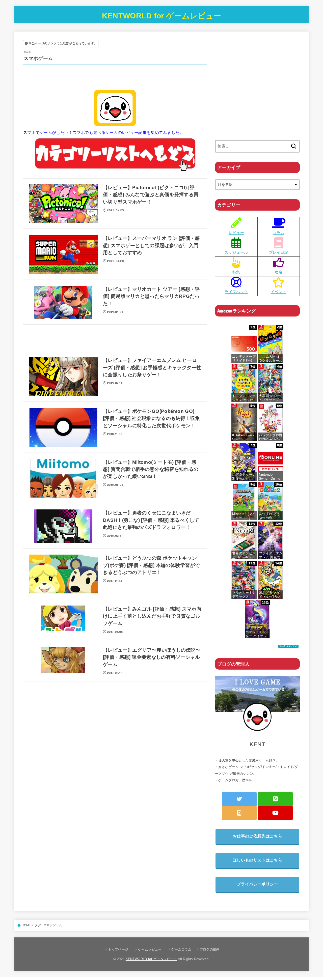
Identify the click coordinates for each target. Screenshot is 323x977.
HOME (26, 925)
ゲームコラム (183, 949)
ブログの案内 (210, 949)
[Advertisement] (115, 341)
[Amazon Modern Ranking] (288, 644)
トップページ (119, 949)
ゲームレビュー (151, 949)
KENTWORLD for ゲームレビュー (161, 16)
